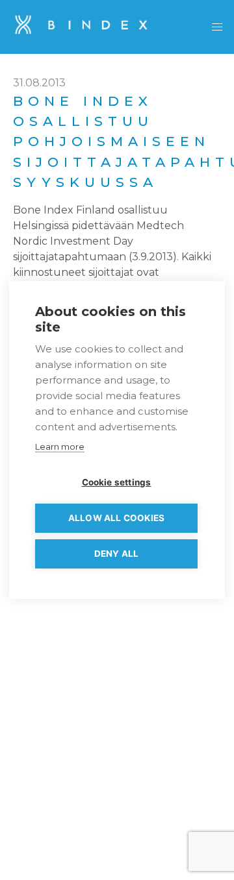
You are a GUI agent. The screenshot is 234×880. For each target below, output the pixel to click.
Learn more (59, 446)
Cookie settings (116, 482)
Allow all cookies (116, 518)
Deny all (116, 553)
